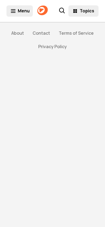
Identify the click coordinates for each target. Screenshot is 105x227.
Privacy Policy (52, 46)
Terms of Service (76, 33)
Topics (87, 11)
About (17, 33)
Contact (41, 33)
